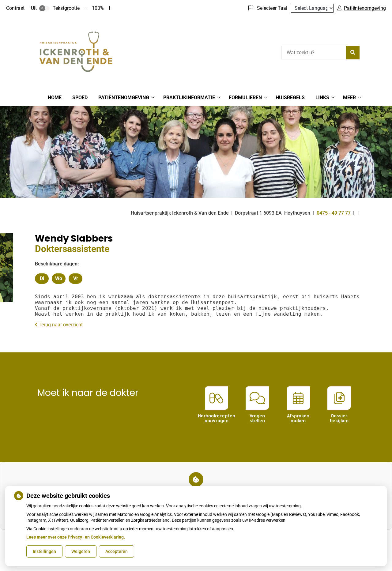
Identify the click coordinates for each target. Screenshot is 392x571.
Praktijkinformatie (189, 97)
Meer (349, 97)
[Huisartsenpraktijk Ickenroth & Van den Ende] (75, 51)
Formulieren (245, 97)
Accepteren (116, 551)
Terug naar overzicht (60, 325)
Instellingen (44, 551)
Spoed (80, 97)
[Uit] (44, 8)
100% (98, 8)
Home (55, 97)
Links (322, 97)
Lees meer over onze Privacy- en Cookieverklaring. (75, 537)
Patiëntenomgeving (123, 97)
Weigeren (80, 551)
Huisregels (290, 97)
